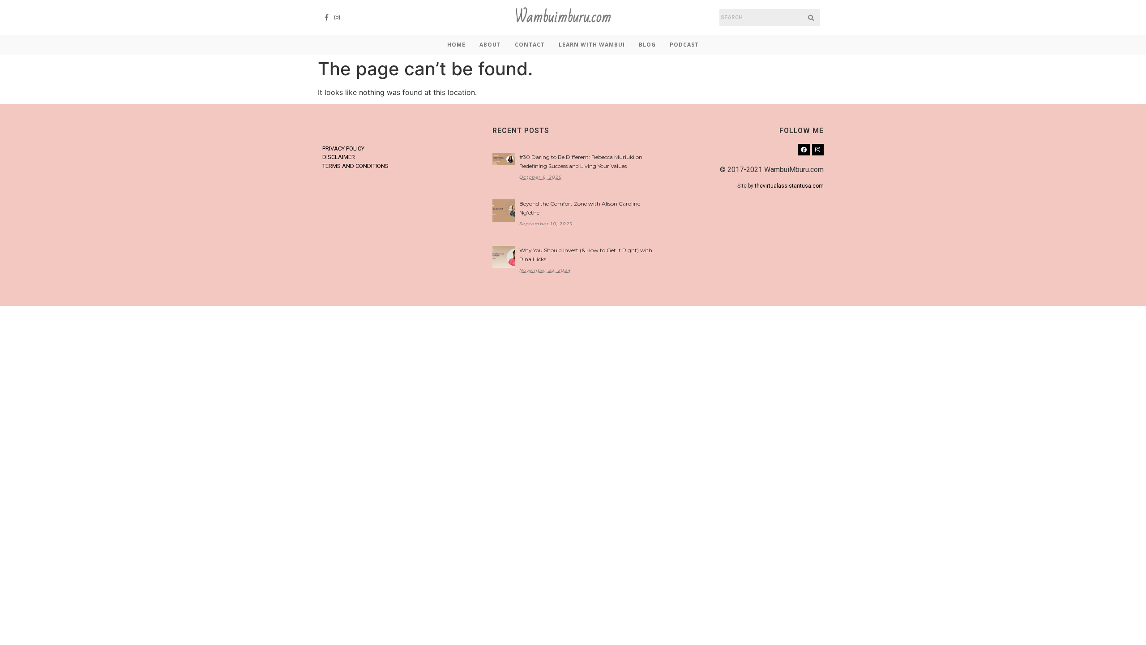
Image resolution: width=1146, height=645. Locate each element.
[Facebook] (804, 149)
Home (456, 44)
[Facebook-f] (326, 17)
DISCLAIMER (338, 157)
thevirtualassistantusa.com (789, 186)
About (490, 44)
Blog (647, 44)
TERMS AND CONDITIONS (355, 166)
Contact (530, 44)
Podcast (684, 44)
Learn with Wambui (592, 44)
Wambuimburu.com (563, 17)
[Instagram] (337, 17)
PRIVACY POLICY (343, 148)
